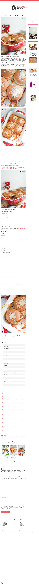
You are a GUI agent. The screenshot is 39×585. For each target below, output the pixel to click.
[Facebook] (34, 21)
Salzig (2, 437)
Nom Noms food (19, 7)
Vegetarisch (4, 13)
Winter (7, 13)
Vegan (1, 13)
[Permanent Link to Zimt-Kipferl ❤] (21, 454)
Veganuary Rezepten (18, 58)
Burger (22, 437)
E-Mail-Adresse (3, 497)
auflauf (19, 437)
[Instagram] (31, 21)
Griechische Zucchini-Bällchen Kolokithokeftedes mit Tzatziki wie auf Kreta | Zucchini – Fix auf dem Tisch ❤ (33, 53)
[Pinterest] (32, 21)
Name (2, 492)
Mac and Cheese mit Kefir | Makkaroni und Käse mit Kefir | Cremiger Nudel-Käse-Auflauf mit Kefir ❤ (13, 458)
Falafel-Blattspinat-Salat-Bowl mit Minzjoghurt (12, 165)
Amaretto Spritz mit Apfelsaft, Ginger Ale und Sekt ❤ (33, 75)
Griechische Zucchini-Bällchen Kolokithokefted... (12, 523)
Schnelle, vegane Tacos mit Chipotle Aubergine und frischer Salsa (13, 161)
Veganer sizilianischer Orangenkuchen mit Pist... (30, 532)
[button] (1, 435)
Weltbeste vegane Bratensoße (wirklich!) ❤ (33, 65)
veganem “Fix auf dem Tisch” (5, 59)
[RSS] (35, 21)
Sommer (4, 437)
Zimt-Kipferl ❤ (21, 455)
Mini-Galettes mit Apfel (13, 163)
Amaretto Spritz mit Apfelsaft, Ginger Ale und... (12, 532)
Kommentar (2, 480)
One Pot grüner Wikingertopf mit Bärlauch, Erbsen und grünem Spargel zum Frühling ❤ (5, 458)
